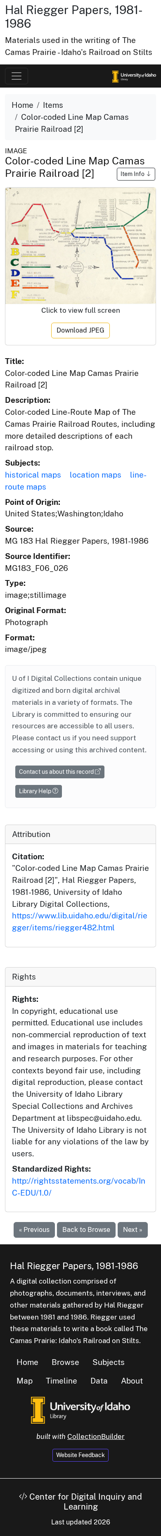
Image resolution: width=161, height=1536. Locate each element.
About (132, 1380)
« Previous (34, 1230)
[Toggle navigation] (16, 76)
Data (99, 1380)
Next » (132, 1230)
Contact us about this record (57, 771)
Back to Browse (86, 1230)
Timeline (61, 1380)
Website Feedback (80, 1455)
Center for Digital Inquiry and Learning (84, 1502)
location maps (95, 474)
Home (22, 104)
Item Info (133, 174)
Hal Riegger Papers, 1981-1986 (74, 1266)
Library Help (35, 791)
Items (53, 104)
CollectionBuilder (96, 1436)
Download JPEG (80, 330)
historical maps (33, 474)
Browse (65, 1362)
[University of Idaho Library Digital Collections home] (80, 1409)
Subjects (108, 1362)
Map (25, 1380)
